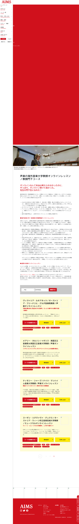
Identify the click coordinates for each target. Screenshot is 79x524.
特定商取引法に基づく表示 (65, 510)
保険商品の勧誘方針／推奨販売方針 (60, 517)
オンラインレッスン (47, 510)
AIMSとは (45, 505)
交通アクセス (62, 513)
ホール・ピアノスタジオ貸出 (48, 514)
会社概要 (62, 505)
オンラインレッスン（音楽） (28, 274)
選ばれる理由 (45, 506)
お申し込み (62, 323)
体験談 (44, 513)
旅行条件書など (69, 517)
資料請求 (46, 323)
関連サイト (62, 511)
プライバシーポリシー (64, 508)
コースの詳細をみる (29, 323)
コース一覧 (45, 508)
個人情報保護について (64, 506)
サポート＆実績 (46, 511)
